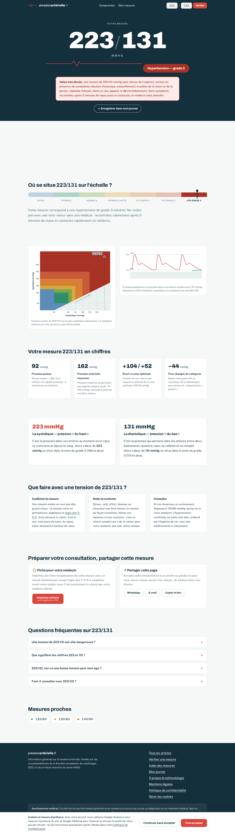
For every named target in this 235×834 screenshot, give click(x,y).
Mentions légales (161, 784)
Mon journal (157, 771)
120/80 (41, 719)
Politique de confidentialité (167, 790)
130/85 (64, 719)
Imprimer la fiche (48, 598)
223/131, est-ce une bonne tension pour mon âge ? (67, 668)
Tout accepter (194, 822)
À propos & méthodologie (166, 778)
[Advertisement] (117, 147)
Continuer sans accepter (159, 822)
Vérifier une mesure (162, 759)
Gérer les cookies (161, 796)
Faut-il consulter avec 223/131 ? (54, 681)
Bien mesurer (127, 5)
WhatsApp (133, 592)
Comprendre (107, 5)
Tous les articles (160, 753)
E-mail (153, 592)
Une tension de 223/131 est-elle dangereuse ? (63, 642)
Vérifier (200, 5)
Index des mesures (162, 765)
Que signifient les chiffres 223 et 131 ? (58, 655)
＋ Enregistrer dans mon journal (118, 108)
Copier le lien (173, 592)
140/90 (87, 719)
